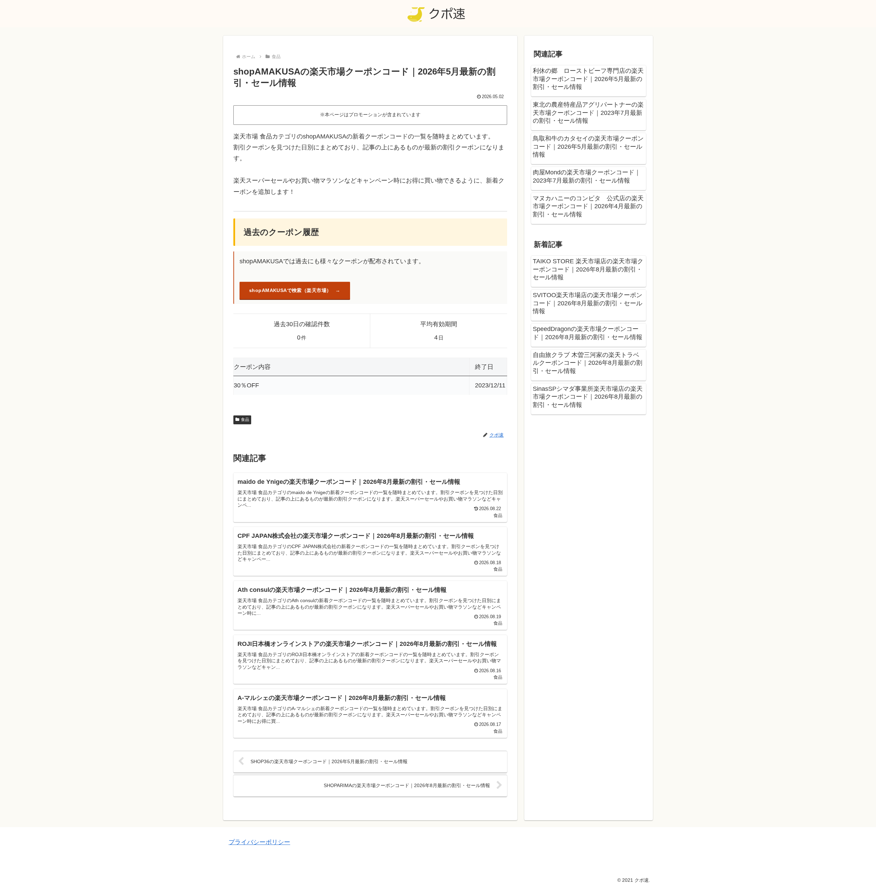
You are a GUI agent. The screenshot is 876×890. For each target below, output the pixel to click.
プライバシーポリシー (259, 842)
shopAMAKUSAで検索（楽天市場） (290, 290)
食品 (245, 419)
